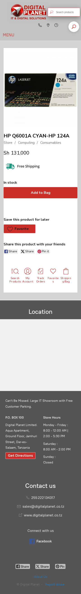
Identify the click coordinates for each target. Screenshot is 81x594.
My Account (27, 279)
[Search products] (51, 12)
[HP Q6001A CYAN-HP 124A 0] (40, 89)
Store (8, 142)
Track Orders (40, 279)
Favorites (53, 279)
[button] (20, 228)
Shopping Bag (66, 279)
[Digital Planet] (28, 12)
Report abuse (54, 584)
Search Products (15, 279)
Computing (26, 142)
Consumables (50, 142)
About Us (40, 577)
